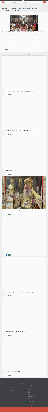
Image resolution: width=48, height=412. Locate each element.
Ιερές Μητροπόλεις (21, 383)
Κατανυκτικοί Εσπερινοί (30, 384)
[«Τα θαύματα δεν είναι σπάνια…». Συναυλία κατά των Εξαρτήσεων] (24, 313)
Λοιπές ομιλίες (29, 387)
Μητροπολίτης (2, 386)
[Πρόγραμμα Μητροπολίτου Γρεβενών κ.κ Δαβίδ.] (24, 192)
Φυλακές (10, 389)
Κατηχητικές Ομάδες (30, 385)
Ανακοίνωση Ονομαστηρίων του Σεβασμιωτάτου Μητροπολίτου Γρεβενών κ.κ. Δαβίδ (18, 250)
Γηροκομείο (29, 382)
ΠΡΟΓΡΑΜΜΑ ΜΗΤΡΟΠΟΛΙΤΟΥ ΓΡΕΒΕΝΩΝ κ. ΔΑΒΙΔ (14, 291)
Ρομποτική (29, 391)
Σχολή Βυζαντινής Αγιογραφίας (31, 396)
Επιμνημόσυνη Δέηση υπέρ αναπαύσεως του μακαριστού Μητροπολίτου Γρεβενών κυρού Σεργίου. (20, 130)
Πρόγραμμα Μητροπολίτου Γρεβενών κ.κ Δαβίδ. (13, 210)
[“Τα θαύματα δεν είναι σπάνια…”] (24, 152)
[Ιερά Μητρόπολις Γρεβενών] (4, 2)
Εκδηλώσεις (29, 383)
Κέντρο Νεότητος (11, 390)
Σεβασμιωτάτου (29, 392)
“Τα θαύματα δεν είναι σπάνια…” (11, 170)
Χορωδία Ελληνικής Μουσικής (31, 400)
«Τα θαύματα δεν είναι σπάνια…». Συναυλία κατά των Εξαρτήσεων (16, 331)
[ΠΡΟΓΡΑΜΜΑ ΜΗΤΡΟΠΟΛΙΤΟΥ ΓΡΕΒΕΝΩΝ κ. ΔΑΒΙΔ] (24, 273)
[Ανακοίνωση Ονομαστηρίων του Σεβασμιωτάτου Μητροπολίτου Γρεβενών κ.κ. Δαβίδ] (24, 233)
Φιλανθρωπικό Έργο (30, 398)
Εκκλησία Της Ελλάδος (21, 382)
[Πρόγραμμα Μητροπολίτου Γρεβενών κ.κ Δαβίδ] (24, 72)
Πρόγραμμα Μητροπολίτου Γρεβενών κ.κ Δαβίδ (13, 90)
